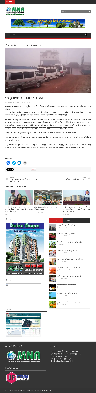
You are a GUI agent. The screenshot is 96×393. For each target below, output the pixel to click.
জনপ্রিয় (56, 221)
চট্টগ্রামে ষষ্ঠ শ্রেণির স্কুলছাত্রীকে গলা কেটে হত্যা (70, 259)
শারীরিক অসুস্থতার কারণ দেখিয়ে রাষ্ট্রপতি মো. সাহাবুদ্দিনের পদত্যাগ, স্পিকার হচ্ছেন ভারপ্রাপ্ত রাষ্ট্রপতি (76, 209)
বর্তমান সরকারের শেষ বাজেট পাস (66, 285)
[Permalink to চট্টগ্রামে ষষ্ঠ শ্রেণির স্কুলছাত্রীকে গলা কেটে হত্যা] (52, 265)
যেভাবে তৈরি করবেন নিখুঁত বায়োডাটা (67, 251)
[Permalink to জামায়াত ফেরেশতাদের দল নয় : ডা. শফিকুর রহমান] (48, 204)
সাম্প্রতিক (69, 221)
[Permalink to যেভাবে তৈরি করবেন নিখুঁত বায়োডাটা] (52, 256)
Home (10, 45)
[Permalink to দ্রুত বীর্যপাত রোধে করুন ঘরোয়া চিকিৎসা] (52, 273)
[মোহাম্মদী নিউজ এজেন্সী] (15, 13)
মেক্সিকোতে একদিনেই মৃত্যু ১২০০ (76, 178)
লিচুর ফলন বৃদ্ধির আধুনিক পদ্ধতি (66, 234)
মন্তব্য (83, 221)
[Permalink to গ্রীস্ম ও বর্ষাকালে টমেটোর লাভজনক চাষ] (52, 307)
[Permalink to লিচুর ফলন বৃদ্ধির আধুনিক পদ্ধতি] (52, 239)
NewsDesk (16, 102)
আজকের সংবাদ (17, 45)
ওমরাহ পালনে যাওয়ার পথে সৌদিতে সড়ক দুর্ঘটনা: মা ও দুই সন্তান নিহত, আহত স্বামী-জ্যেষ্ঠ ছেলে (19, 209)
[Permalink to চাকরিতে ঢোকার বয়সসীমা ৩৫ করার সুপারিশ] (52, 282)
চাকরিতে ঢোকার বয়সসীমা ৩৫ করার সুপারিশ (69, 276)
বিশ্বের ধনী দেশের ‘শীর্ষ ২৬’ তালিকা (67, 225)
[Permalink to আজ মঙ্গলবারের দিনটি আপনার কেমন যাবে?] (52, 299)
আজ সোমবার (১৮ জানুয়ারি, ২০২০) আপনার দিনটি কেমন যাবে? (23, 180)
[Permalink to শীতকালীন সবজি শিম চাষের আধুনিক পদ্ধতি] (52, 248)
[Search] (89, 11)
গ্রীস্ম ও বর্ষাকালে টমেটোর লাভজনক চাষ (68, 302)
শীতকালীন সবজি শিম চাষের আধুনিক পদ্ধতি (69, 242)
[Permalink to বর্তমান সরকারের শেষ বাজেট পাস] (52, 290)
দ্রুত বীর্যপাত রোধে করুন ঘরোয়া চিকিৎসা (69, 268)
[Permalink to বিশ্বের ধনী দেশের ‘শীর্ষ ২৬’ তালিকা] (52, 231)
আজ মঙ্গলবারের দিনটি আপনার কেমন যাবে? (69, 293)
